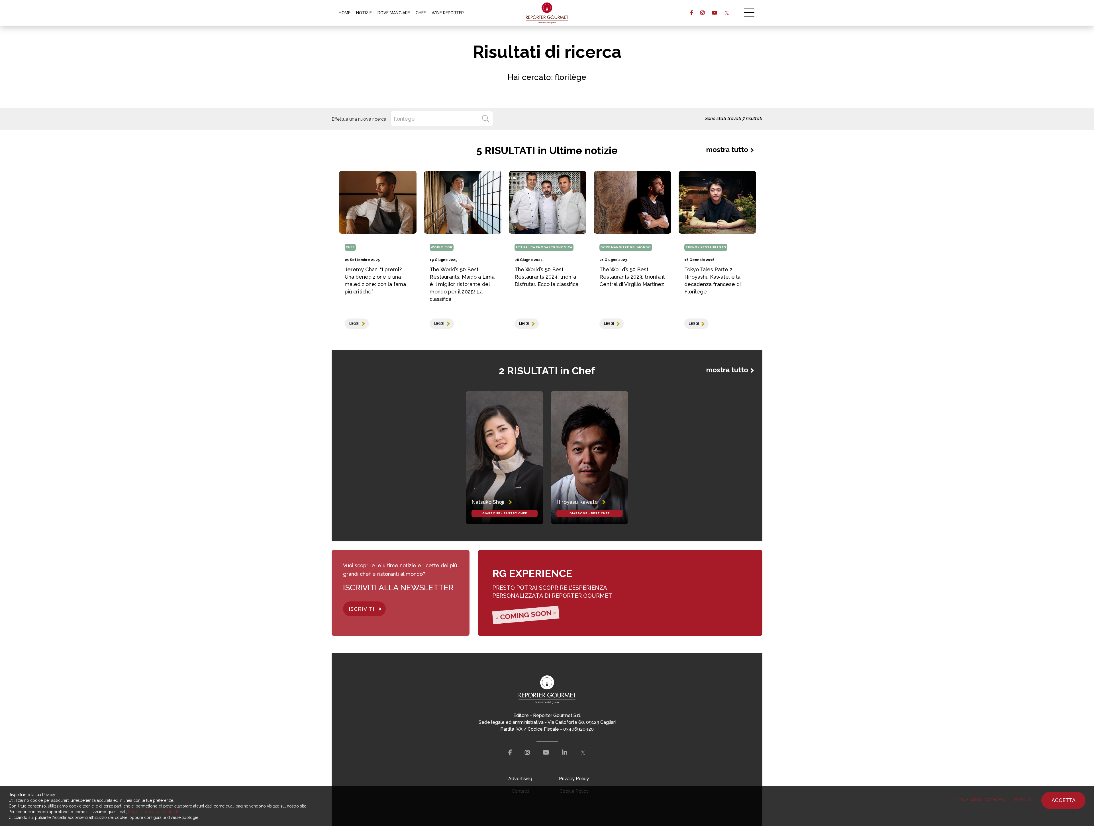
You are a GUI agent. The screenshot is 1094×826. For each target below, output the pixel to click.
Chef (350, 247)
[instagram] (702, 13)
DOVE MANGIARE (393, 13)
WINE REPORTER (448, 13)
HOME (344, 13)
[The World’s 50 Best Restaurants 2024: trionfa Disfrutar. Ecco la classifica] (547, 202)
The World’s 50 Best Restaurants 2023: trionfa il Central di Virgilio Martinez (631, 276)
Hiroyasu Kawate (577, 502)
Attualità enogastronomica (544, 247)
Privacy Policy (574, 778)
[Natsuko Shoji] (504, 457)
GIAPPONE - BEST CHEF (590, 513)
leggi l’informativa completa (153, 811)
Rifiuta (1022, 799)
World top (441, 247)
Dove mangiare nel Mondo (626, 247)
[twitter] (726, 13)
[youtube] (714, 13)
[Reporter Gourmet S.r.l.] (547, 13)
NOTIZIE (364, 13)
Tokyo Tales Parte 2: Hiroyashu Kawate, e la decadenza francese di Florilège (712, 280)
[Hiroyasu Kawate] (589, 457)
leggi (354, 324)
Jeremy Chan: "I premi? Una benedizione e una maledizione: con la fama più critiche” (375, 280)
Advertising (520, 778)
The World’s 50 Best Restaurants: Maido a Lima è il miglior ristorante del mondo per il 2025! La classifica (462, 284)
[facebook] (691, 13)
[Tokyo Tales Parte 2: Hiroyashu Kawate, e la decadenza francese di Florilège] (717, 202)
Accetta (1063, 800)
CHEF (421, 13)
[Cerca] (485, 118)
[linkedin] (564, 752)
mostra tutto (727, 149)
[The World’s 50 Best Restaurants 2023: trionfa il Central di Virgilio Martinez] (632, 202)
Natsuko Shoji (488, 502)
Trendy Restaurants (705, 247)
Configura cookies (979, 799)
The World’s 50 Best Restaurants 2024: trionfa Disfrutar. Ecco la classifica (546, 276)
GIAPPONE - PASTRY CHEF (504, 513)
